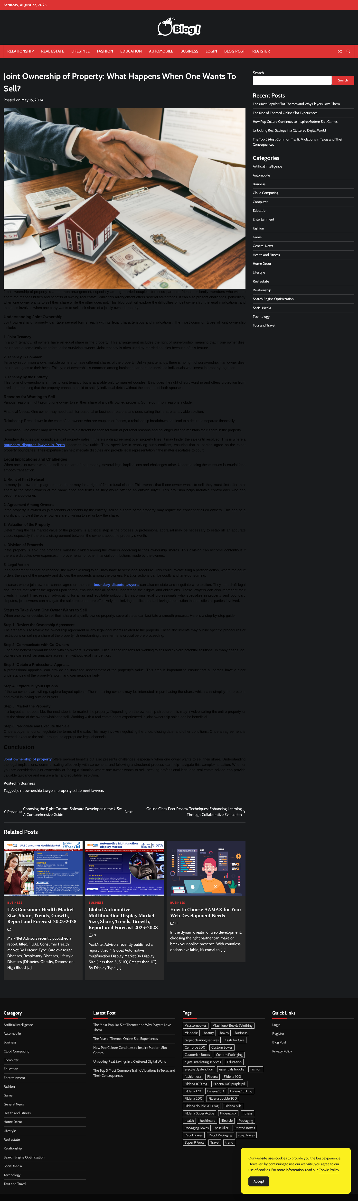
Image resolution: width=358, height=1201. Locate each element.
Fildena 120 (193, 1091)
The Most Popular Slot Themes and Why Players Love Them (296, 104)
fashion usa (193, 1076)
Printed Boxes (245, 1128)
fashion (255, 1069)
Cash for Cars (235, 1040)
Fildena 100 (232, 1076)
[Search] (348, 51)
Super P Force (194, 1142)
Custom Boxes (222, 1047)
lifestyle (227, 1120)
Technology (261, 316)
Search (258, 73)
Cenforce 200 (195, 1047)
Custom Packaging (229, 1054)
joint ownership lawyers (36, 790)
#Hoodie (191, 1033)
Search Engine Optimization (273, 299)
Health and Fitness (266, 255)
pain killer (221, 1128)
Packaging (246, 1120)
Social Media (262, 308)
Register (261, 51)
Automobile (161, 51)
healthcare (207, 1120)
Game (257, 237)
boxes (224, 1033)
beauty (209, 1033)
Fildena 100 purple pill (229, 1084)
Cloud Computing (265, 193)
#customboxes (196, 1025)
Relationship (20, 51)
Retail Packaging (220, 1135)
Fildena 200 (193, 1098)
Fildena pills (233, 1106)
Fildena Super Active (199, 1113)
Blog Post (234, 51)
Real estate (52, 51)
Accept (259, 1181)
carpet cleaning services (202, 1040)
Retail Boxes (194, 1135)
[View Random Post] (339, 51)
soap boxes (246, 1135)
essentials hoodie (231, 1069)
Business (189, 51)
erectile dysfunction (199, 1069)
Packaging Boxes (197, 1128)
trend (229, 1142)
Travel (214, 1142)
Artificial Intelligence (267, 166)
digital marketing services (203, 1062)
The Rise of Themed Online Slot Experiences (285, 113)
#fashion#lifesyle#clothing (233, 1025)
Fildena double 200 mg (201, 1106)
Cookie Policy (329, 1170)
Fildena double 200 (222, 1098)
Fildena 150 (215, 1091)
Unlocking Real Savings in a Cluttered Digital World (289, 130)
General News (263, 246)
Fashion (105, 51)
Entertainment (263, 219)
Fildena (212, 1076)
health (189, 1120)
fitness (247, 1113)
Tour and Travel (264, 325)
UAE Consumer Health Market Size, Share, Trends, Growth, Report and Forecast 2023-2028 (41, 915)
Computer (260, 202)
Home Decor (262, 263)
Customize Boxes (197, 1054)
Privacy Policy (282, 1051)
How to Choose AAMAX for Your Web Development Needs (205, 912)
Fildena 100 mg (196, 1084)
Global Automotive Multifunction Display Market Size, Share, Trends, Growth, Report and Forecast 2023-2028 (123, 918)
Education (131, 51)
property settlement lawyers (80, 790)
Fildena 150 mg (241, 1091)
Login (211, 51)
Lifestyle (80, 51)
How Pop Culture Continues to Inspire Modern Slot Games (295, 121)
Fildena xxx (228, 1113)
